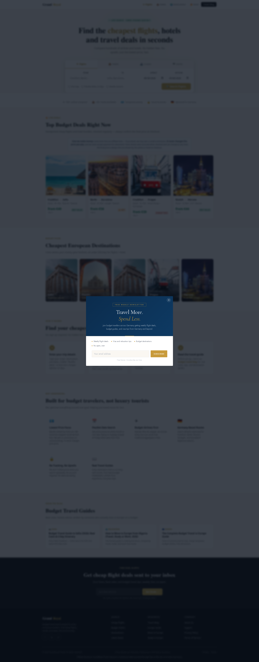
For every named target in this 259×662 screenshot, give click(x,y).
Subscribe (159, 354)
